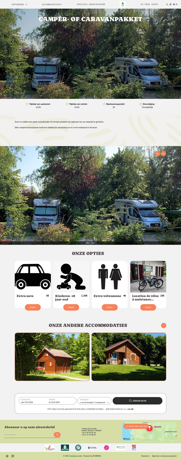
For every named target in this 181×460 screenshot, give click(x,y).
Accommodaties (51, 4)
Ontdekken (18, 4)
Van (22, 402)
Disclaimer (145, 456)
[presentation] (157, 153)
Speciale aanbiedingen (91, 4)
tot (50, 402)
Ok (57, 434)
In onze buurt (149, 4)
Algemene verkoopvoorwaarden (164, 456)
